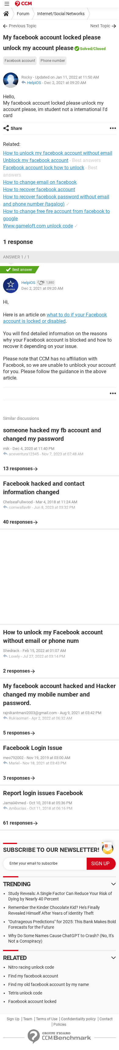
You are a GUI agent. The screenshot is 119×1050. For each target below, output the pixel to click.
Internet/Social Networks (61, 13)
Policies (59, 1024)
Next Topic (100, 25)
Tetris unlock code (25, 993)
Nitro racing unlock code (31, 967)
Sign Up (13, 1019)
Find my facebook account (33, 976)
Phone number (53, 61)
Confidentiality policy (78, 1019)
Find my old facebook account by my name (48, 984)
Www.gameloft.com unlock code (38, 226)
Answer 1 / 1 (16, 257)
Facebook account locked (32, 1001)
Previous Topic (22, 25)
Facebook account (20, 61)
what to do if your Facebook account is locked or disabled (55, 318)
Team (27, 1019)
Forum (23, 13)
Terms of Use (46, 1019)
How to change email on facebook (40, 182)
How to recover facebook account (39, 189)
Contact (106, 1019)
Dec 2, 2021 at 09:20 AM (65, 82)
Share (16, 128)
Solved (86, 48)
